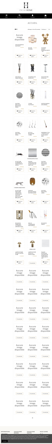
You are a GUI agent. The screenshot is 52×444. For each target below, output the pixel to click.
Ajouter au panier (20, 56)
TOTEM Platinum (31, 104)
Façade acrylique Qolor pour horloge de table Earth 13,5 (44, 255)
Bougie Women (30, 48)
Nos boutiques (5, 433)
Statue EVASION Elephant (19, 45)
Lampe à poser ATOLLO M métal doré (32, 253)
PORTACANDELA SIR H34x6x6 (45, 104)
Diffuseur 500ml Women (19, 77)
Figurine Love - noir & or (32, 77)
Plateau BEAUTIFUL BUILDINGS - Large (44, 163)
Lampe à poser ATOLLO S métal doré (19, 253)
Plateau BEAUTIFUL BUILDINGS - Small (18, 105)
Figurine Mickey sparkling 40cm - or (45, 49)
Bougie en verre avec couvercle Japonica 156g (19, 224)
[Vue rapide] (19, 42)
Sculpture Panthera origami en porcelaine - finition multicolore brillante (18, 194)
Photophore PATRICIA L (44, 77)
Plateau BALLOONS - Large (44, 192)
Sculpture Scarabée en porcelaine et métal (19, 163)
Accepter (5, 441)
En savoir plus (32, 263)
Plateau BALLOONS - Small (18, 133)
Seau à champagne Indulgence (31, 224)
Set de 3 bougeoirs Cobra (31, 133)
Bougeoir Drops (44, 223)
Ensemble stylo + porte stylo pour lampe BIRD (45, 134)
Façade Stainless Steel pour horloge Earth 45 (32, 163)
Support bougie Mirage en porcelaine (32, 192)
